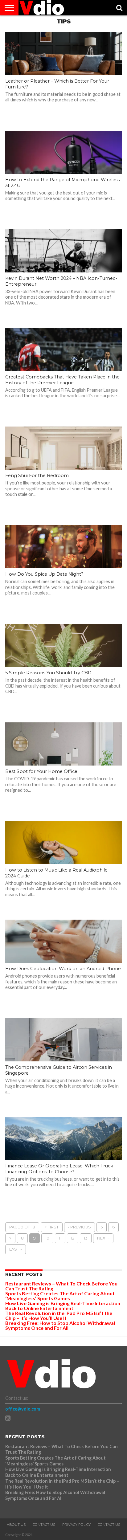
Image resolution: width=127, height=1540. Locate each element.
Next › (103, 1238)
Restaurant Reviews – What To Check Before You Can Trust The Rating (61, 1286)
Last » (15, 1249)
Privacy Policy (76, 1524)
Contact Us (44, 1524)
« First (52, 1227)
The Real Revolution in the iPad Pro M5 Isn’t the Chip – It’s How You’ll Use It (58, 1315)
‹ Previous (79, 1227)
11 (60, 1238)
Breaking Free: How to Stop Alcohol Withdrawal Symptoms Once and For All (60, 1325)
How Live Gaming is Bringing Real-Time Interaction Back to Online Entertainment (62, 1305)
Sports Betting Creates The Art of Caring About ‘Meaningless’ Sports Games (60, 1295)
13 (86, 1238)
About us (16, 1524)
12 (72, 1238)
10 (47, 1238)
